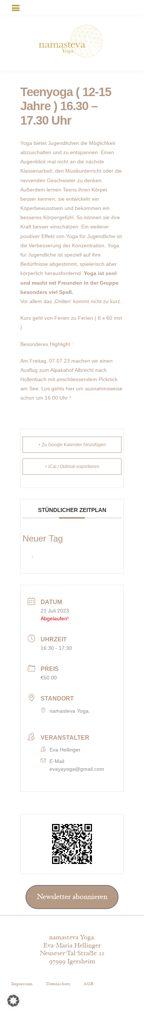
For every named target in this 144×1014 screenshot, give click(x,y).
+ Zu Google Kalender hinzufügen (72, 444)
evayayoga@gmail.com (76, 769)
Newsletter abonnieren (72, 897)
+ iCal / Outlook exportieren (72, 466)
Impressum (21, 984)
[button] (13, 1000)
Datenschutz (58, 984)
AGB (88, 984)
